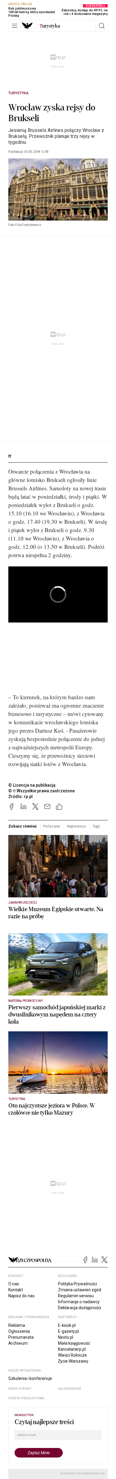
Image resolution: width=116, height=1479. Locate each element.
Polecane (51, 826)
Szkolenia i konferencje (30, 1378)
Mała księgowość (74, 1343)
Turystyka (18, 93)
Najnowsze (76, 826)
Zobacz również (22, 826)
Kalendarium (69, 1389)
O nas (13, 1283)
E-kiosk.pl (67, 1325)
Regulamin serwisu (76, 1295)
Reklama (16, 1325)
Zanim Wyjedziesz (22, 902)
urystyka (50, 26)
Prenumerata (21, 1337)
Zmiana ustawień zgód (79, 1289)
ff (9, 456)
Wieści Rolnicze (72, 1355)
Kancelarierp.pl (72, 1349)
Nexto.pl (65, 1337)
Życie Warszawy (73, 1361)
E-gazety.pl (68, 1331)
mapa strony (20, 1389)
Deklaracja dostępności (79, 1307)
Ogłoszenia (19, 1331)
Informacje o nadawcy (79, 1301)
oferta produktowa (26, 1398)
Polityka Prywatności (77, 1283)
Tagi (96, 826)
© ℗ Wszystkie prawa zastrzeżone (41, 790)
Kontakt (15, 1289)
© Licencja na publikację (32, 785)
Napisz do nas (21, 1295)
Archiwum (18, 1343)
